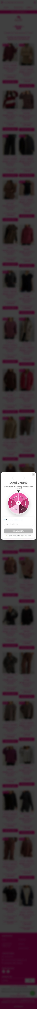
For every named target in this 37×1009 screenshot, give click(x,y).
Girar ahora (18, 531)
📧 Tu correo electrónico (13, 520)
